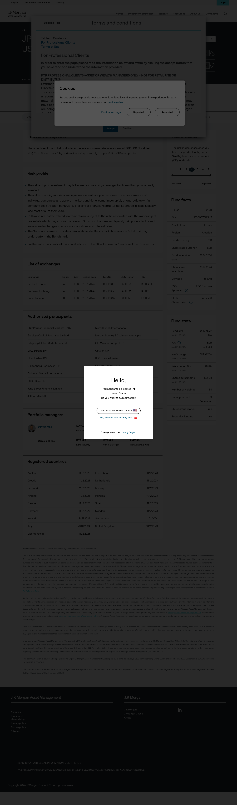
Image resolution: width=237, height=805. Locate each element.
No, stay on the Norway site (116, 418)
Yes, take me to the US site (116, 411)
